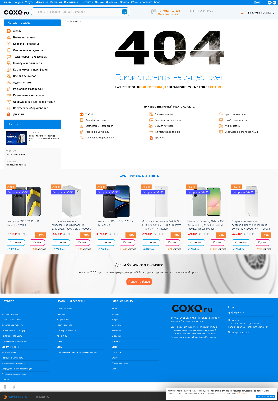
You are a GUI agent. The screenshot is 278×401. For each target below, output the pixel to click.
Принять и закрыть (265, 396)
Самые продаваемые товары (139, 176)
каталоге (216, 87)
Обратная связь (17, 397)
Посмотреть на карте (239, 332)
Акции (7, 2)
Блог (157, 2)
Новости (13, 124)
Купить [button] (37, 242)
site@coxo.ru (42, 397)
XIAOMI (89, 114)
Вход (257, 2)
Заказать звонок (168, 14)
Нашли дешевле (64, 325)
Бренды (60, 347)
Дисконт (159, 137)
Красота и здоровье (235, 114)
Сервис (99, 2)
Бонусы (18, 2)
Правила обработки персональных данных (77, 352)
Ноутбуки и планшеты (236, 120)
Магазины (42, 2)
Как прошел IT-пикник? (16, 165)
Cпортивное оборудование (99, 137)
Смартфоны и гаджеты (97, 120)
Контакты (87, 2)
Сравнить (16, 242)
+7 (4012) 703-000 (169, 10)
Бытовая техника (164, 114)
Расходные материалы (97, 131)
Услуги (29, 2)
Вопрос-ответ (63, 319)
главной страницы (152, 87)
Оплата (124, 2)
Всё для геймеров (164, 126)
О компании (71, 2)
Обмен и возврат (141, 2)
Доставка (112, 2)
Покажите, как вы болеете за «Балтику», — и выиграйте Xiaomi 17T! (44, 138)
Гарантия (61, 314)
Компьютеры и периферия (99, 126)
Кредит (60, 341)
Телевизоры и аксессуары (168, 120)
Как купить (62, 336)
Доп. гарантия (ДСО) (66, 330)
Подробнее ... (244, 393)
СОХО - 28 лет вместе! (16, 154)
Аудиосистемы (232, 126)
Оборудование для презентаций (242, 131)
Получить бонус (139, 281)
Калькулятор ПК (64, 308)
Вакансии (56, 2)
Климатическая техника (167, 131)
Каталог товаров (19, 22)
